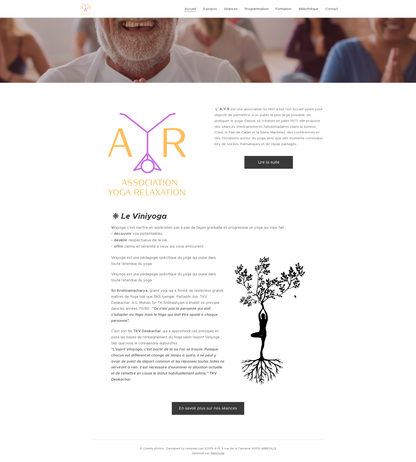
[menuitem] (191, 8)
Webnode (217, 453)
